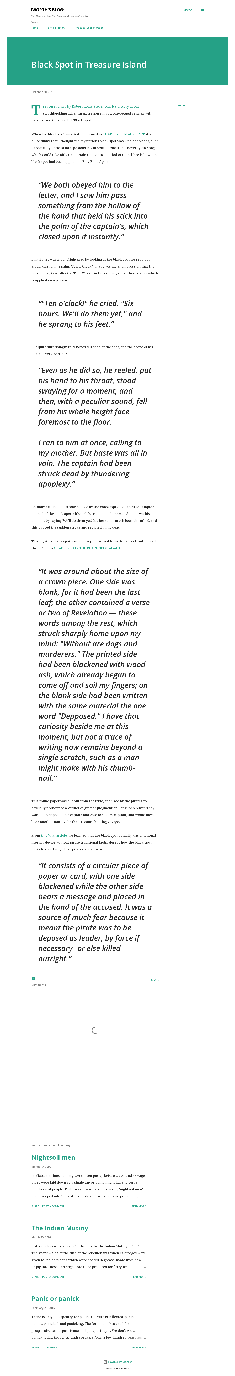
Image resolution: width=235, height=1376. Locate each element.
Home (34, 27)
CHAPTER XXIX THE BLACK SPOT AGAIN (87, 548)
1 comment (49, 1347)
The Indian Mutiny (59, 1228)
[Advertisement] (89, 1100)
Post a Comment (53, 1206)
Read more (139, 1206)
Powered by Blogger (119, 1361)
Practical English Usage (89, 27)
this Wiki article (54, 835)
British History (56, 27)
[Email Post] (33, 980)
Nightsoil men (53, 1157)
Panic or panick (55, 1298)
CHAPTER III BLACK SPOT (124, 134)
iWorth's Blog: (47, 9)
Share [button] (181, 105)
